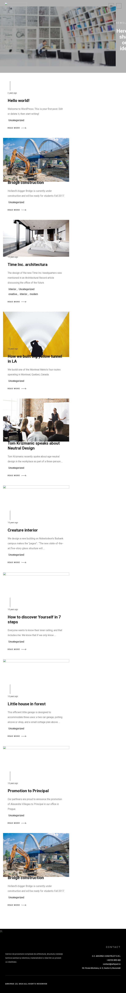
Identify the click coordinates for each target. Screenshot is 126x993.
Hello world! (18, 100)
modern (34, 294)
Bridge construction (26, 182)
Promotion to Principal (28, 791)
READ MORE (14, 128)
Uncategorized (16, 120)
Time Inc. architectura (27, 264)
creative (12, 294)
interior (23, 294)
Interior (12, 289)
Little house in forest (27, 704)
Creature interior (23, 530)
